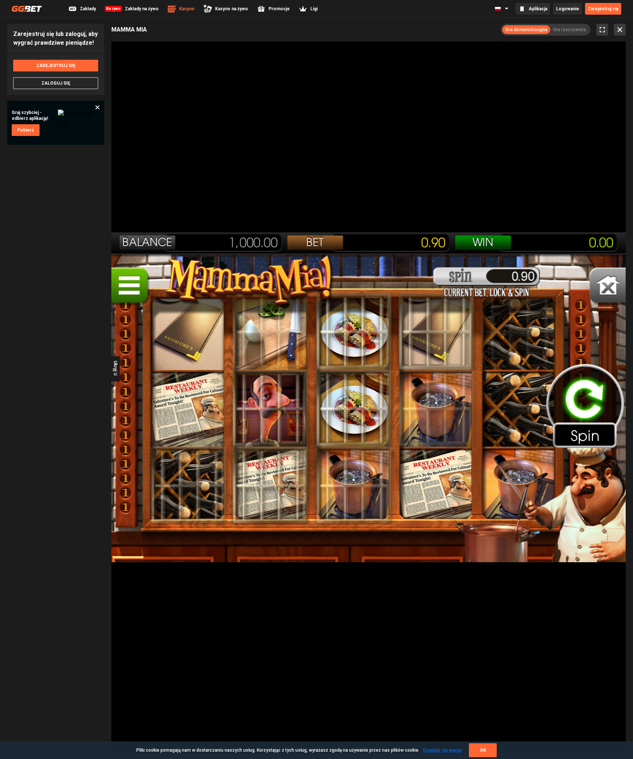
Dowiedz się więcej (442, 750)
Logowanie (567, 8)
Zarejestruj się (603, 8)
